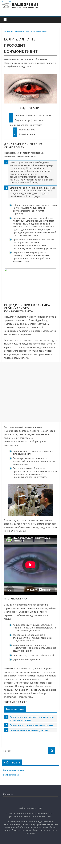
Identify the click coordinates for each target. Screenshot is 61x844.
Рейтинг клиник (11, 774)
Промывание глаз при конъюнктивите (31, 725)
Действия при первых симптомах (30, 115)
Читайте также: (24, 134)
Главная (8, 31)
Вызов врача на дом (13, 770)
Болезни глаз (22, 31)
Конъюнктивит (39, 31)
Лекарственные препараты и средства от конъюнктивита (32, 718)
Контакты (8, 794)
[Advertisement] (30, 392)
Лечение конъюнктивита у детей (29, 730)
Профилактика (24, 129)
